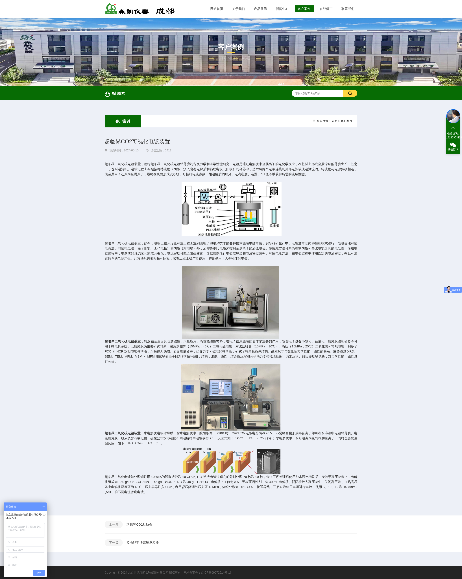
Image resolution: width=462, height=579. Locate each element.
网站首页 (216, 9)
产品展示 (260, 9)
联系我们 (347, 9)
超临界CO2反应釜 (139, 524)
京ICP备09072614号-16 (216, 572)
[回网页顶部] (453, 128)
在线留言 (326, 9)
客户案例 (304, 9)
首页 (335, 121)
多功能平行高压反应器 (142, 543)
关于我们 (238, 9)
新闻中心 (282, 9)
